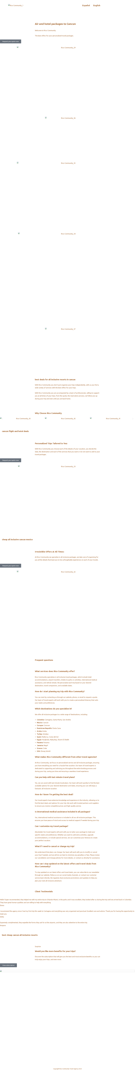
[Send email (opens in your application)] (122, 5)
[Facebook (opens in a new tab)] (109, 5)
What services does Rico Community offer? (55, 671)
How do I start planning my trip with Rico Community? (60, 691)
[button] (2, 418)
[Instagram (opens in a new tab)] (112, 5)
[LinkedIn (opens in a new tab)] (116, 5)
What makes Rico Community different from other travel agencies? (66, 757)
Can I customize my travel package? (51, 826)
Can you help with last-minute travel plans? (55, 777)
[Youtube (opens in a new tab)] (119, 5)
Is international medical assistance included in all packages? (62, 812)
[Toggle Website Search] (104, 5)
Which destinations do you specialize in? (53, 709)
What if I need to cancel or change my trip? (54, 846)
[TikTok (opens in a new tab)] (126, 5)
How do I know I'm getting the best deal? (54, 794)
